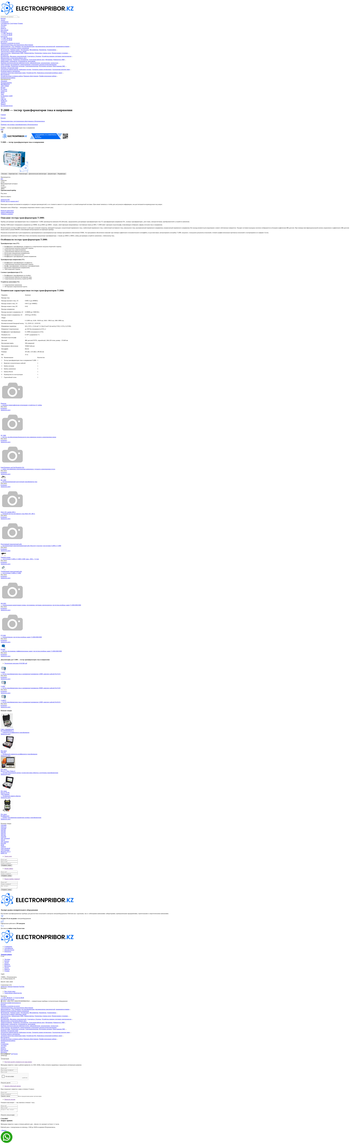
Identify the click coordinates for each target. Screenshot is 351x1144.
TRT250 (3, 833)
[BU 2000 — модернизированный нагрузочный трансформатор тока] (3, 478)
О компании (4, 21)
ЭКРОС (3, 102)
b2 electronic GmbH (7, 96)
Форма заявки (8, 868)
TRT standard (5, 841)
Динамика (4, 81)
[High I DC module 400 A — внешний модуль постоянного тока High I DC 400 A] (12, 510)
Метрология (4, 54)
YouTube (21, 986)
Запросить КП (5, 199)
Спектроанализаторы (31, 66)
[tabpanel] (175, 252)
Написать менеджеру (7, 210)
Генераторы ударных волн (43, 53)
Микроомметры (6, 46)
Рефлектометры (29, 53)
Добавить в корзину (7, 214)
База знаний (4, 30)
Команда (7, 964)
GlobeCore (4, 91)
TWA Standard (5, 850)
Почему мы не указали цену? (10, 201)
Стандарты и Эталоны (34, 56)
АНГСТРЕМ (5, 86)
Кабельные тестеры (25, 69)
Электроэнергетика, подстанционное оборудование (17, 45)
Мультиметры (5, 49)
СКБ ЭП (3, 99)
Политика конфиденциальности (11, 1003)
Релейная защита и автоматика (10, 71)
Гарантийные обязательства (13, 993)
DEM (2, 845)
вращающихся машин (62, 46)
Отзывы (20, 23)
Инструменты (5, 74)
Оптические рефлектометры (9, 69)
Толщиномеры (51, 49)
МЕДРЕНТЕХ (5, 84)
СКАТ (3, 97)
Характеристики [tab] (13, 173)
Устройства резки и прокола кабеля (12, 76)
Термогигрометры (6, 59)
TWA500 (3, 837)
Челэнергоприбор (6, 82)
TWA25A (3, 827)
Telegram (10, 986)
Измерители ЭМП (59, 59)
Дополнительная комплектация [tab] (37, 173)
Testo (2, 94)
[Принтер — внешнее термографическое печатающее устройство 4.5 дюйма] (12, 402)
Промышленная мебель (8, 77)
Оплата (3, 26)
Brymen (3, 87)
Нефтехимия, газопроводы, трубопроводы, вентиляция (18, 61)
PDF (2, 129)
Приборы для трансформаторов (25, 46)
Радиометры (24, 59)
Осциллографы (5, 66)
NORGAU (4, 101)
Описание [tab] (4, 173)
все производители (7, 105)
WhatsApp (4, 986)
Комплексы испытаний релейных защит (49, 73)
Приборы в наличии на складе (10, 43)
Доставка (3, 25)
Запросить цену (6, 410)
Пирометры (42, 49)
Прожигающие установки (60, 53)
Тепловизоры (24, 49)
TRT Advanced (5, 838)
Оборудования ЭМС (58, 66)
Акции (3, 20)
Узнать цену (8, 856)
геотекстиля (54, 63)
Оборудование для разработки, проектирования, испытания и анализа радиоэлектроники (29, 64)
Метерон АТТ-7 (6, 851)
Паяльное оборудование (30, 76)
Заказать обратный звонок (12, 1086)
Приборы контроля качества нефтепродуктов (15, 63)
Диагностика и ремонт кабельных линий (13, 51)
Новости (3, 28)
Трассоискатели (6, 53)
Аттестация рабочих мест (37, 59)
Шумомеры (49, 59)
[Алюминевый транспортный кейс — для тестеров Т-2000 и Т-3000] (3, 570)
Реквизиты (7, 951)
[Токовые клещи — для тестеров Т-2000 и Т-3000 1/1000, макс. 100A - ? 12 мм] (3, 555)
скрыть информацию (7, 212)
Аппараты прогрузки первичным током (13, 73)
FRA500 (3, 843)
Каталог (3, 18)
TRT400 (3, 832)
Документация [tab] (52, 173)
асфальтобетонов (35, 63)
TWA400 (3, 828)
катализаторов (45, 63)
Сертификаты (5, 23)
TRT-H (3, 840)
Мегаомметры (34, 49)
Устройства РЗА (31, 73)
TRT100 (3, 835)
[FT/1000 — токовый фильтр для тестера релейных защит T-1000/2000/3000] (12, 634)
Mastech (3, 104)
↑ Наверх (3, 1130)
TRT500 (3, 830)
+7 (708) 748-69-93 (6, 33)
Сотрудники (13, 23)
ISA (2, 179)
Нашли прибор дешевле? (12, 879)
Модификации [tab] (62, 173)
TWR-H (3, 846)
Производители (9, 950)
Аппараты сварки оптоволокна (41, 69)
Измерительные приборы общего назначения (15, 48)
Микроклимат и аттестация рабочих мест (14, 58)
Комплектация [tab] (23, 173)
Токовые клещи (15, 49)
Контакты (4, 31)
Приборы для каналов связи (9, 68)
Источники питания (45, 66)
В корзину (4, 408)
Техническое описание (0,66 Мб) (15, 663)
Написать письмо (9, 1099)
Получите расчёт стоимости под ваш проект (18, 1062)
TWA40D (3, 825)
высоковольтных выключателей (45, 46)
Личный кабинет (6, 954)
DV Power (4, 89)
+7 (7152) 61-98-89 (6, 35)
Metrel (2, 92)
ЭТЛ (12, 46)
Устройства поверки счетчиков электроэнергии (56, 56)
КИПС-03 (4, 853)
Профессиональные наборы (47, 76)
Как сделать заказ (9, 991)
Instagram (16, 986)
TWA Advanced (5, 848)
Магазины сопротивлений (18, 56)
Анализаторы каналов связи (61, 69)
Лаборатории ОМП (17, 53)
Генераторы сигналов (17, 66)
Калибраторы (5, 56)
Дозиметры (16, 59)
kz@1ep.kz (4, 36)
